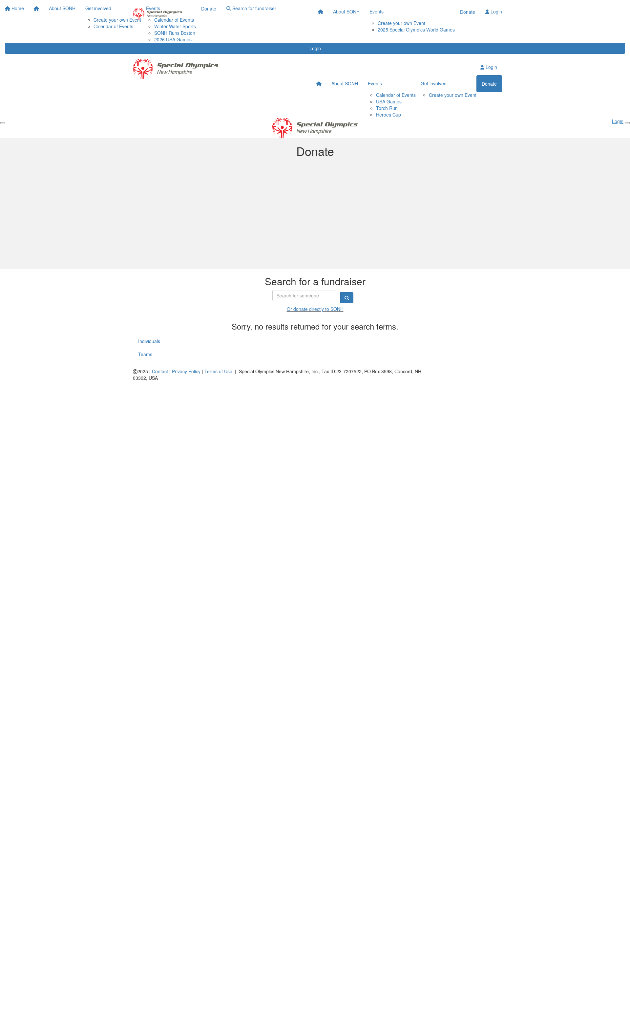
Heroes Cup (388, 114)
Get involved (434, 83)
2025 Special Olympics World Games (416, 29)
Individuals (149, 341)
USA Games (389, 101)
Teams (145, 354)
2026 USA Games (173, 39)
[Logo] (157, 14)
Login (315, 48)
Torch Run (387, 108)
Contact (160, 371)
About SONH (346, 11)
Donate (467, 12)
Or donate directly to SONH (315, 309)
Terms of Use (218, 371)
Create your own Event (401, 23)
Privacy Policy (186, 371)
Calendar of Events (396, 95)
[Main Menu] (2, 123)
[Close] (627, 123)
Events (376, 11)
